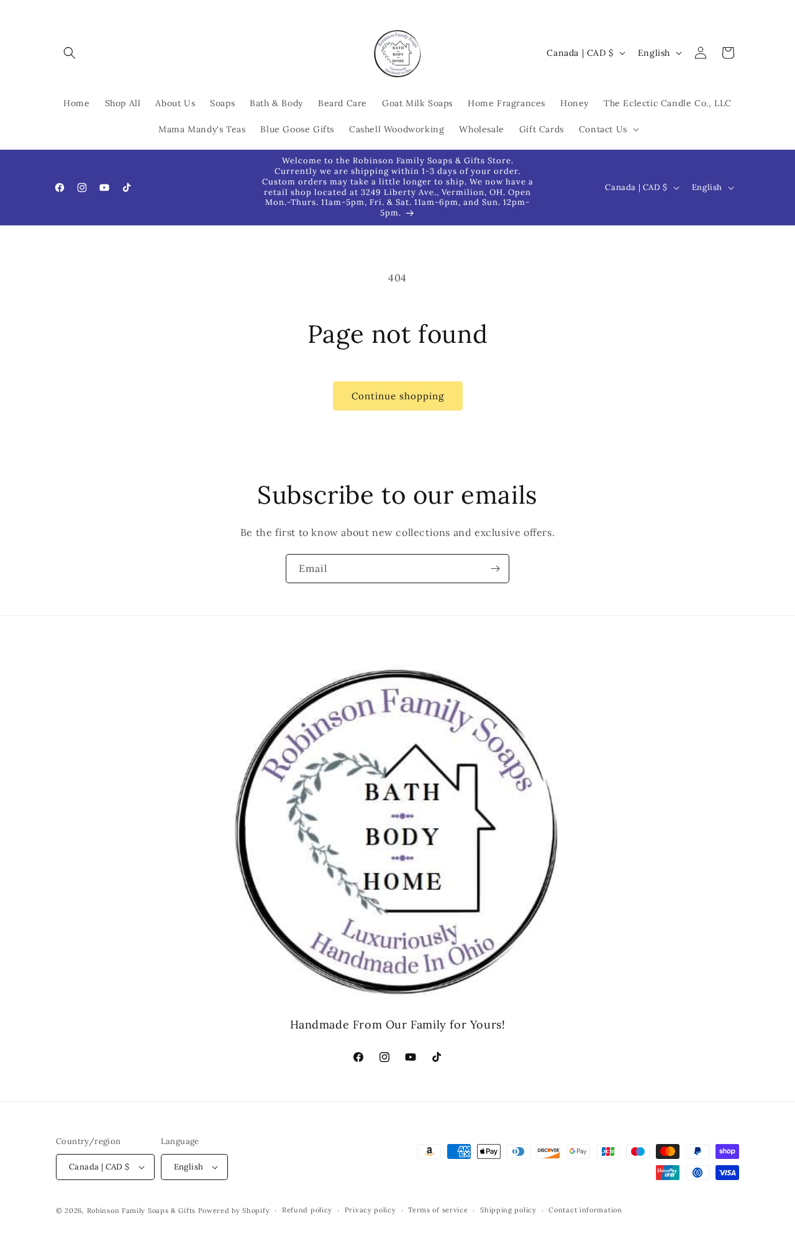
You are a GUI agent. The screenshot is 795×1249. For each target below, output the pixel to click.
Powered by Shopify (234, 1210)
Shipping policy (508, 1210)
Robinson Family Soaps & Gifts (141, 1210)
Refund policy (307, 1210)
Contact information (585, 1210)
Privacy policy (370, 1210)
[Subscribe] (495, 568)
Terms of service (438, 1210)
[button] (69, 52)
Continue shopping (398, 396)
